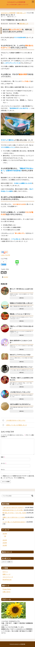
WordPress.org (7, 579)
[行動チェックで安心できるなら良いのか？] (5, 328)
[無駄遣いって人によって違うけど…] (5, 316)
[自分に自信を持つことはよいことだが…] (5, 342)
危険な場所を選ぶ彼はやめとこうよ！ (21, 367)
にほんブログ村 (5, 255)
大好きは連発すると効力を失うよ (20, 404)
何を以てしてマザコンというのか (20, 355)
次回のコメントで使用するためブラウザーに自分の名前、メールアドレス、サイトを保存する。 (17, 477)
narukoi (5, 277)
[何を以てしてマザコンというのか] (5, 357)
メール (3, 463)
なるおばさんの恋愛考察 (16, 2)
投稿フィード (6, 574)
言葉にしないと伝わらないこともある (14, 517)
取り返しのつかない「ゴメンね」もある (14, 513)
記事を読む (21, 298)
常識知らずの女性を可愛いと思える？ (21, 303)
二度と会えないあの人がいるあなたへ (14, 507)
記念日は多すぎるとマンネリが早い (13, 510)
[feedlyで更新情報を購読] (2, 272)
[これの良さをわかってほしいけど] (5, 394)
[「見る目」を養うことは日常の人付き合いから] (5, 380)
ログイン (5, 572)
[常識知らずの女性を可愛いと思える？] (5, 305)
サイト (3, 470)
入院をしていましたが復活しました (16, 425)
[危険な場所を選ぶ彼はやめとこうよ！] (5, 369)
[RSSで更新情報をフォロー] (5, 272)
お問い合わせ (6, 592)
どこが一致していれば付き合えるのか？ (14, 522)
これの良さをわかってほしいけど (20, 392)
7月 (5, 536)
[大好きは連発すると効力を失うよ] (5, 406)
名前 (3, 457)
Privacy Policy (7, 589)
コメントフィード (8, 577)
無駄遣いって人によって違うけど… (21, 314)
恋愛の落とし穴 (23, 24)
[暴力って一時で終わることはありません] (5, 291)
